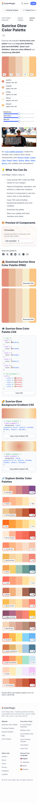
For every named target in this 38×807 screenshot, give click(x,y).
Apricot (20, 157)
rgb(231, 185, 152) (11, 88)
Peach (15, 160)
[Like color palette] (3, 35)
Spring (21, 160)
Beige (26, 157)
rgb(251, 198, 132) (11, 106)
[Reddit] (15, 254)
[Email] (27, 254)
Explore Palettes (20, 19)
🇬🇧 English (24, 758)
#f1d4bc (8, 92)
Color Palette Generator (6, 19)
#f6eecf (8, 98)
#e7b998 (9, 86)
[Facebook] (3, 254)
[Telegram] (23, 254)
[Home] (8, 3)
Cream (32, 157)
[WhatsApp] (19, 254)
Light (4, 160)
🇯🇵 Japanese (24, 762)
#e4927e (8, 80)
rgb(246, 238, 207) (12, 100)
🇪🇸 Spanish (24, 769)
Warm (27, 160)
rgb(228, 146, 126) (11, 82)
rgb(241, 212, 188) (11, 94)
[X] (7, 254)
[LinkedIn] (11, 254)
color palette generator (14, 152)
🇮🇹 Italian (23, 766)
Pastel (9, 160)
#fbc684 (8, 104)
